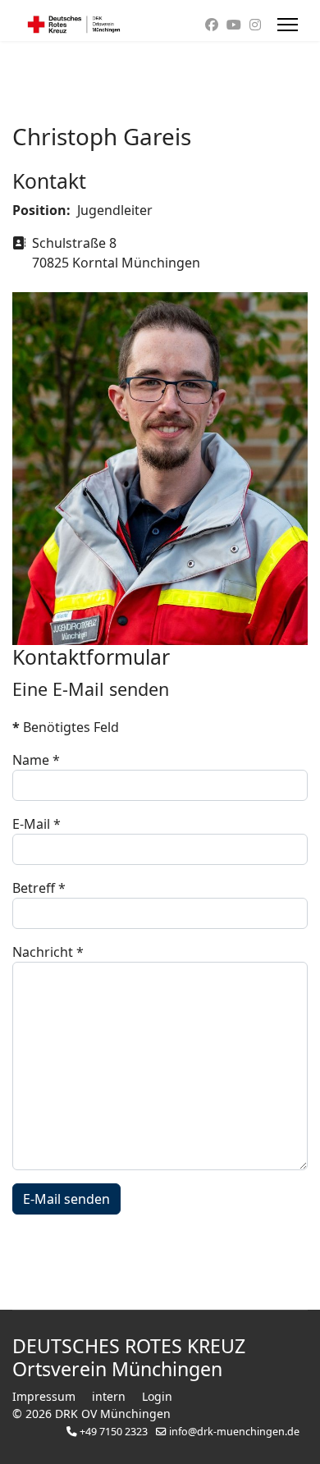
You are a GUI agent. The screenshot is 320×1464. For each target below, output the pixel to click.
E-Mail (36, 824)
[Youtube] (233, 25)
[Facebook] (211, 25)
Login (157, 1396)
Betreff (39, 888)
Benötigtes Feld (65, 727)
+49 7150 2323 (114, 1432)
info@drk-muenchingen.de (234, 1432)
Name (36, 760)
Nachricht (48, 952)
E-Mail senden (66, 1199)
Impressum (43, 1396)
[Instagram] (255, 25)
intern (109, 1396)
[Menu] (287, 24)
